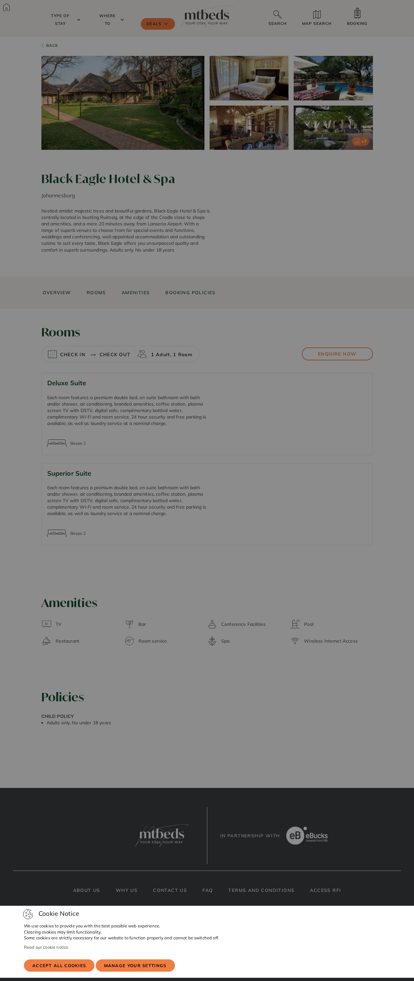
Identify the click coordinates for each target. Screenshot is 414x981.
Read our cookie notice (46, 947)
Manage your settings (135, 965)
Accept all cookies (59, 965)
